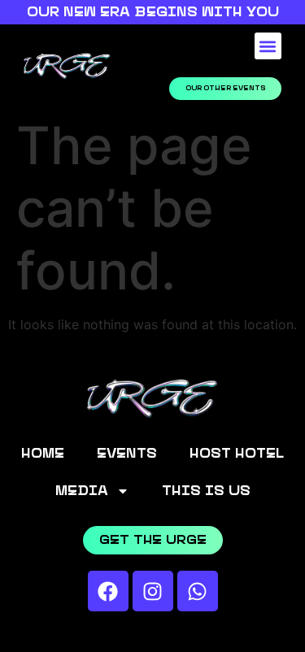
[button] (268, 46)
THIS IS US (206, 491)
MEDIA (81, 491)
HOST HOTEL (237, 453)
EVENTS (127, 453)
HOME (42, 453)
